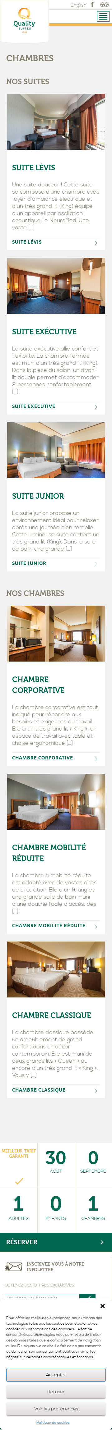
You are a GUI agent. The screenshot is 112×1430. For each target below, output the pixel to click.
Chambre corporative (38, 685)
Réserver (21, 1242)
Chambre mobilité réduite (49, 853)
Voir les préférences (56, 1409)
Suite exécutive (44, 332)
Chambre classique (51, 1015)
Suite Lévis (33, 167)
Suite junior (38, 496)
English (78, 5)
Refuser (56, 1392)
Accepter (56, 1375)
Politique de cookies (53, 1422)
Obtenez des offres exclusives (39, 1285)
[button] (103, 1306)
